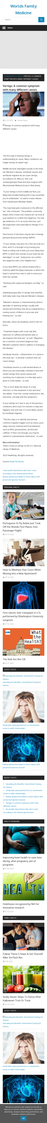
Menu (10, 28)
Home (6, 76)
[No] (44, 1113)
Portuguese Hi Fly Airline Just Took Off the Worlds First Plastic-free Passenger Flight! (21, 527)
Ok (23, 1118)
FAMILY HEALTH (10, 918)
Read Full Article (17, 461)
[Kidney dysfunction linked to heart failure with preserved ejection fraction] (23, 761)
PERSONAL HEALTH (11, 487)
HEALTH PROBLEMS (12, 821)
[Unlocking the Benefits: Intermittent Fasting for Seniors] (23, 679)
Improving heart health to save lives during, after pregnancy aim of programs (22, 861)
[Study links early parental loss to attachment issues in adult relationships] (23, 722)
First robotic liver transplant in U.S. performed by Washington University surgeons (23, 616)
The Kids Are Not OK (14, 659)
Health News (16, 76)
